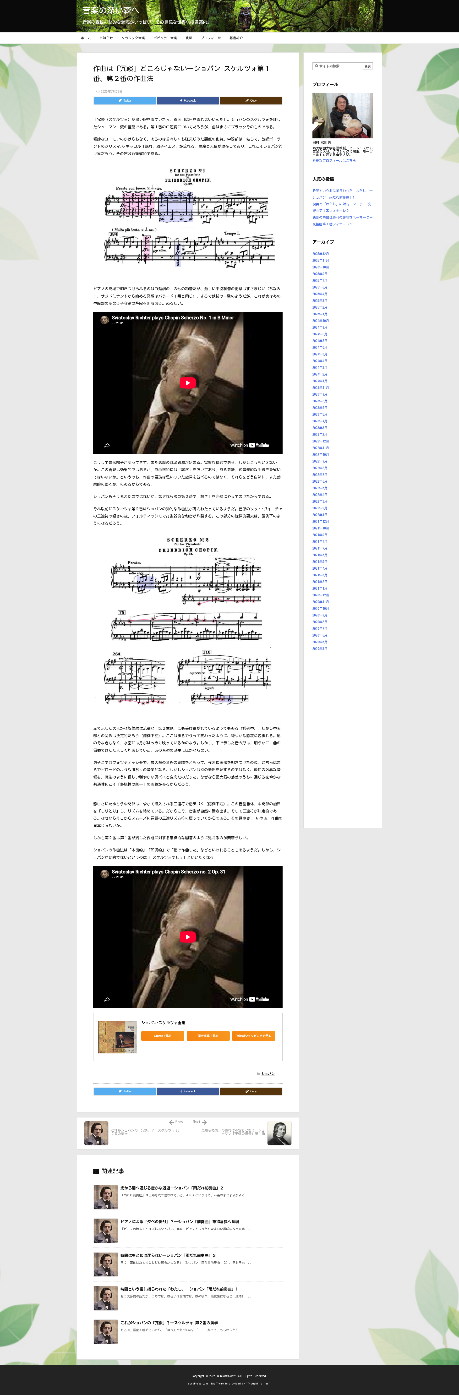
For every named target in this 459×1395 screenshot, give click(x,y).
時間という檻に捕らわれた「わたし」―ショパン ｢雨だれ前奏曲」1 (178, 1289)
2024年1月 (320, 381)
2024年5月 (320, 354)
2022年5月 (320, 488)
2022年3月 (320, 501)
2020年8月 (320, 622)
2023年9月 (320, 394)
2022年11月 (320, 448)
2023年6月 (320, 407)
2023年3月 (320, 428)
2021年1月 (320, 588)
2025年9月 (320, 274)
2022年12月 (320, 441)
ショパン (268, 1073)
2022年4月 (320, 494)
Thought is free (258, 1383)
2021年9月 (320, 535)
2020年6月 (320, 635)
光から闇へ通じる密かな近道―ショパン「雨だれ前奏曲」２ (172, 1188)
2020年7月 (320, 628)
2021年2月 (320, 581)
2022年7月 (320, 474)
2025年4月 (320, 294)
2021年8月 (320, 541)
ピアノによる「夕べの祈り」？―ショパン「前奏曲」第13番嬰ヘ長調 (179, 1222)
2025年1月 (320, 314)
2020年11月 (320, 602)
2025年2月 (320, 307)
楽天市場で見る (208, 1035)
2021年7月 (320, 548)
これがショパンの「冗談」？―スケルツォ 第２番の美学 (169, 1323)
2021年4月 (320, 568)
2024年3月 (320, 367)
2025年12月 (320, 254)
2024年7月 (320, 341)
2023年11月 (320, 387)
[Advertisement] (342, 740)
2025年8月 (320, 280)
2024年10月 (320, 320)
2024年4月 (320, 361)
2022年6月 (320, 481)
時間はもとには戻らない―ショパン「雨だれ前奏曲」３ (168, 1255)
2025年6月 (320, 287)
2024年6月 (320, 347)
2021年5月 (320, 561)
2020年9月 (320, 615)
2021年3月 (320, 575)
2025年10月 (320, 267)
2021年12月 (320, 521)
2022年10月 (320, 454)
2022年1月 (320, 515)
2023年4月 (320, 421)
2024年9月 (320, 327)
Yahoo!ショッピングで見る (253, 1035)
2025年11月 (320, 260)
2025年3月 (320, 300)
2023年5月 (320, 414)
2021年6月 (320, 555)
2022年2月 (320, 508)
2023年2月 (320, 434)
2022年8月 (320, 468)
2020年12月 (320, 595)
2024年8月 (320, 334)
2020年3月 (320, 648)
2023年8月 (320, 401)
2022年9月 (320, 461)
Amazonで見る (162, 1035)
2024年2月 (320, 374)
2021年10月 (320, 528)
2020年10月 (320, 608)
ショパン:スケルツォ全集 (163, 1023)
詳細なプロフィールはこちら (334, 160)
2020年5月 (320, 642)
